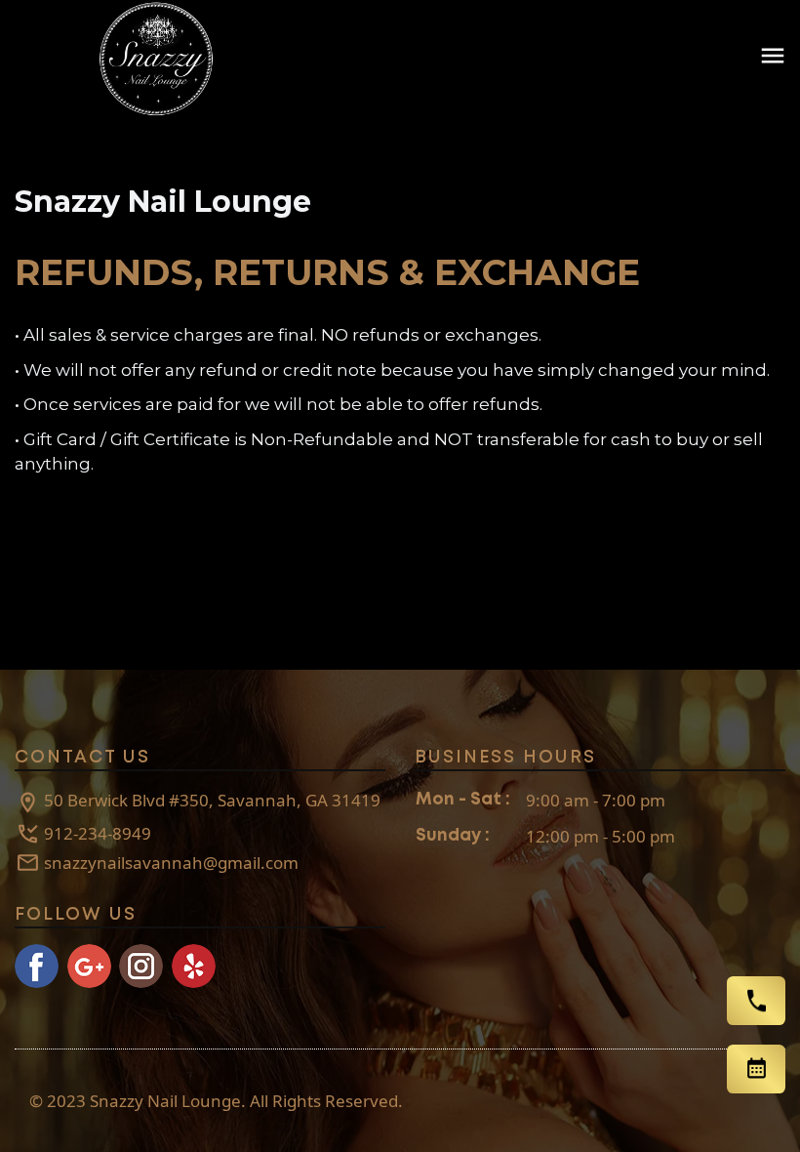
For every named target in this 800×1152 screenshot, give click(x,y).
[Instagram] (141, 966)
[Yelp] (194, 966)
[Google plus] (89, 966)
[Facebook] (37, 966)
